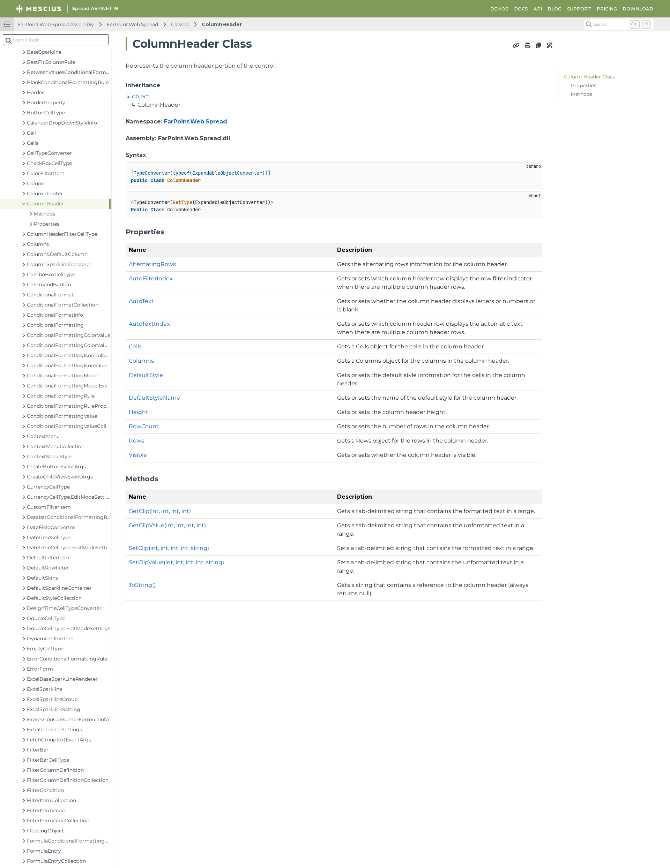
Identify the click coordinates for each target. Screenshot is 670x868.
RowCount (144, 426)
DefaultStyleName (154, 397)
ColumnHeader (222, 24)
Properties (583, 85)
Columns (141, 360)
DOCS (521, 9)
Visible (138, 455)
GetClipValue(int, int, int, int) (167, 525)
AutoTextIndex (149, 323)
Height (138, 412)
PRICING (607, 9)
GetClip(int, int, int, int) (160, 511)
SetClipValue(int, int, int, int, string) (176, 562)
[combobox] (56, 39)
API (538, 9)
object (141, 96)
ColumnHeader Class (589, 77)
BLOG (554, 9)
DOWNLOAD (638, 9)
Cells (135, 346)
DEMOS (499, 9)
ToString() (142, 585)
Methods (581, 94)
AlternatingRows (152, 264)
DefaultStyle (146, 375)
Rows (136, 440)
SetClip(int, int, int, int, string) (169, 548)
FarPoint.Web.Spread (132, 24)
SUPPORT (579, 9)
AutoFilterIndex (151, 278)
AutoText (141, 301)
